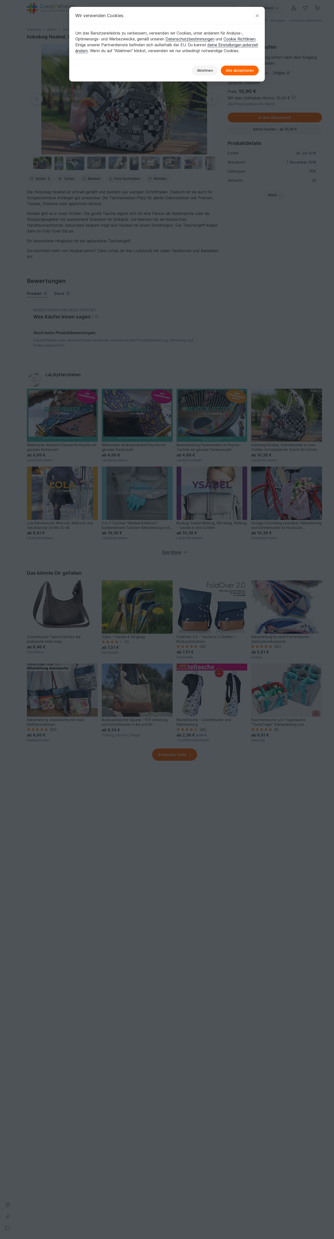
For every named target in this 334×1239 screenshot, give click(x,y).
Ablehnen (205, 70)
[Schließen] (257, 16)
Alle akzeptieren (240, 70)
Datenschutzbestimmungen (190, 38)
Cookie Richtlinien (239, 38)
